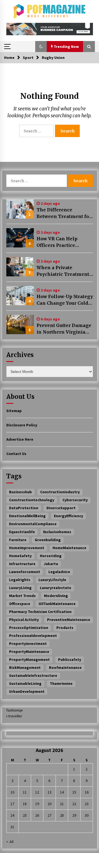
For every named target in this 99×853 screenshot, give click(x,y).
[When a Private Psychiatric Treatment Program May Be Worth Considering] (20, 266)
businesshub (20, 491)
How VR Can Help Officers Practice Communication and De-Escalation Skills (60, 242)
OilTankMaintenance (57, 603)
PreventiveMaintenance (68, 619)
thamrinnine (61, 683)
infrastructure (22, 563)
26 (37, 815)
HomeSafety (20, 555)
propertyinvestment (28, 643)
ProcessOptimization (28, 627)
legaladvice (59, 571)
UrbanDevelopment (27, 691)
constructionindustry (60, 491)
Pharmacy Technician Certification (40, 611)
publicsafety (69, 659)
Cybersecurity (75, 499)
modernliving (56, 595)
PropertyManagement (29, 659)
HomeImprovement (26, 547)
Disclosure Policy (21, 425)
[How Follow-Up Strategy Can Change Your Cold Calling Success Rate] (20, 295)
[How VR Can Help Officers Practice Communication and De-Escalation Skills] (20, 237)
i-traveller (14, 715)
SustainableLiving (25, 683)
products (64, 627)
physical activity (24, 619)
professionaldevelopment (33, 635)
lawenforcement (24, 571)
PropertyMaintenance (29, 651)
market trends (22, 595)
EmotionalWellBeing (27, 515)
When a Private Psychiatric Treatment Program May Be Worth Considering (64, 271)
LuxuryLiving (20, 587)
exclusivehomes (57, 531)
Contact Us (16, 453)
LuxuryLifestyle (52, 579)
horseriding (51, 555)
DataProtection (23, 507)
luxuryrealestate (55, 587)
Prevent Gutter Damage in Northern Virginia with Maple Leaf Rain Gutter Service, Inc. (64, 329)
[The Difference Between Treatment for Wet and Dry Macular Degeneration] (20, 209)
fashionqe (14, 710)
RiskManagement (25, 667)
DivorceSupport (61, 507)
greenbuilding (48, 539)
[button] (41, 46)
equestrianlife (22, 531)
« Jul (9, 841)
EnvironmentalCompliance (33, 523)
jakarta (51, 563)
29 (74, 815)
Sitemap (14, 410)
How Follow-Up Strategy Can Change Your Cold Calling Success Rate (65, 300)
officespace (19, 603)
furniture (17, 539)
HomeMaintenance (69, 547)
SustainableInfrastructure (33, 675)
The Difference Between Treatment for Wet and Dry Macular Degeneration (64, 213)
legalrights (19, 579)
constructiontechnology (31, 499)
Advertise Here (19, 439)
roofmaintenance (65, 667)
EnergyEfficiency (68, 515)
